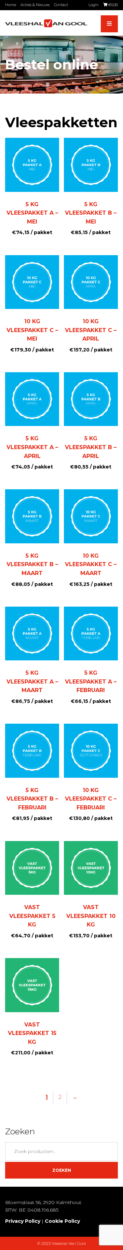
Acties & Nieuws (35, 4)
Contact (61, 4)
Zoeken (61, 1170)
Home (10, 4)
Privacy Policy (22, 1221)
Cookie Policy (62, 1221)
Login (93, 4)
